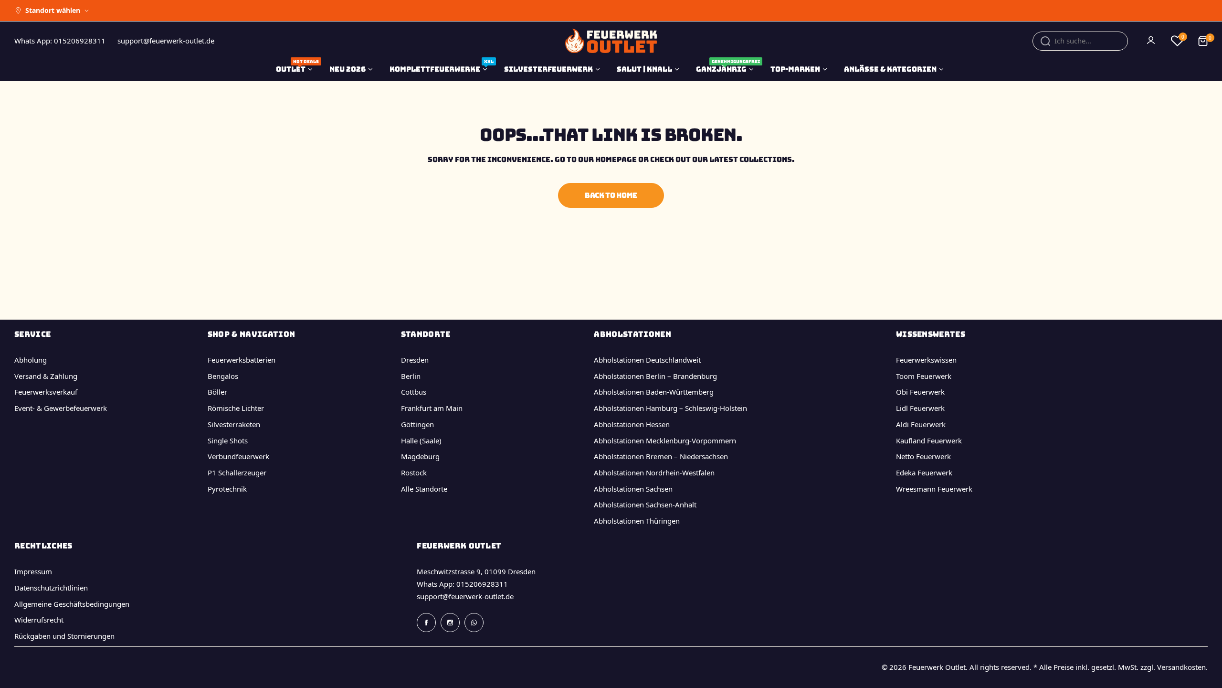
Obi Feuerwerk (920, 392)
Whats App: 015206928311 (462, 584)
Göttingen (417, 424)
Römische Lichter (236, 408)
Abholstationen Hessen (632, 424)
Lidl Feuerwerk (920, 408)
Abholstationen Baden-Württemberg (654, 392)
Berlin (411, 376)
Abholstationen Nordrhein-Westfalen (654, 472)
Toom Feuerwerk (923, 376)
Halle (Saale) (421, 440)
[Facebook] (426, 622)
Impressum (33, 571)
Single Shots (228, 440)
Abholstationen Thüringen (637, 521)
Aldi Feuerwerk (921, 424)
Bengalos (223, 376)
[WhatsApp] (474, 622)
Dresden (415, 360)
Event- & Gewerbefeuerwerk (60, 408)
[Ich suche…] (1045, 41)
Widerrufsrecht (38, 619)
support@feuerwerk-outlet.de (465, 596)
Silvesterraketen (234, 424)
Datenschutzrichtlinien (51, 587)
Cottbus (413, 392)
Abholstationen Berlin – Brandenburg (655, 376)
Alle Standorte (424, 489)
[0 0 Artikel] (1203, 41)
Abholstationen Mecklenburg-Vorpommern (665, 440)
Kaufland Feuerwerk (929, 440)
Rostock (414, 472)
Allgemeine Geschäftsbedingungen (71, 604)
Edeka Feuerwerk (924, 472)
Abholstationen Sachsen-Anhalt (645, 504)
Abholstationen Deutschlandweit (647, 360)
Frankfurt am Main (432, 408)
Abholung (30, 360)
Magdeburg (420, 456)
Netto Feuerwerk (923, 456)
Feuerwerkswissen (926, 360)
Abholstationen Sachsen (633, 489)
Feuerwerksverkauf (45, 392)
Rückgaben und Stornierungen (64, 636)
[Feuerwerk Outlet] (611, 41)
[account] (1152, 41)
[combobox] (1080, 41)
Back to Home (611, 195)
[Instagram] (450, 622)
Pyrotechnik (227, 489)
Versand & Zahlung (45, 376)
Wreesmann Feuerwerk (934, 489)
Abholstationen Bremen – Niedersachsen (661, 456)
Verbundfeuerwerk (238, 456)
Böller (217, 392)
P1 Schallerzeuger (237, 472)
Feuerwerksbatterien (241, 360)
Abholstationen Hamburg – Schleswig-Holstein (670, 408)
